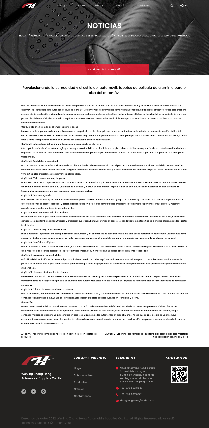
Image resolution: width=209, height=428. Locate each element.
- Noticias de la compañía (104, 70)
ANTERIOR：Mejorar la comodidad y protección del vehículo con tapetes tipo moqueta (59, 335)
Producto (100, 5)
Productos (80, 382)
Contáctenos (82, 396)
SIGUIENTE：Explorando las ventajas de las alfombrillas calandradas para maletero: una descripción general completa (146, 335)
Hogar (63, 5)
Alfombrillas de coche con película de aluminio (77, 131)
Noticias (121, 5)
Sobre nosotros (83, 375)
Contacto (143, 5)
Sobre (81, 5)
